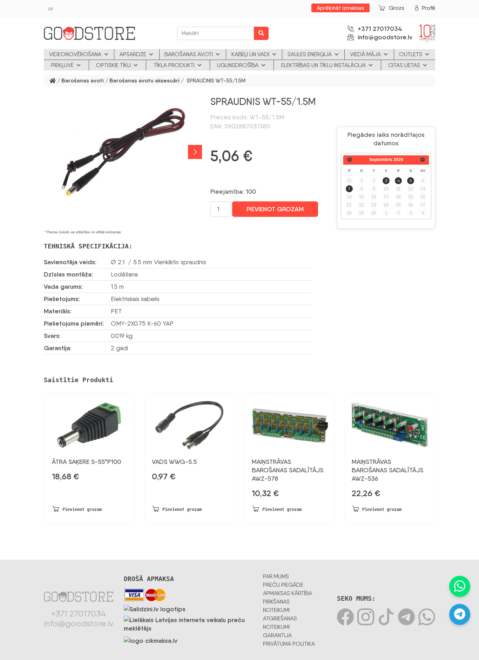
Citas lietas (404, 65)
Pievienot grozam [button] (82, 509)
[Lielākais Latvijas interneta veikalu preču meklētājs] (188, 623)
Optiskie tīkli (113, 65)
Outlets (410, 54)
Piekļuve (62, 65)
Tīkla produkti (174, 65)
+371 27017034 (380, 29)
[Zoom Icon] (123, 152)
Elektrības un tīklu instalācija (323, 65)
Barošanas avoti (188, 54)
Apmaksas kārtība (287, 593)
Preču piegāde (283, 584)
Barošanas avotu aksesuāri (144, 81)
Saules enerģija (310, 54)
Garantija (277, 635)
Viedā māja (365, 54)
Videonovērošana (75, 54)
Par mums (276, 576)
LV (50, 8)
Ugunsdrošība (237, 65)
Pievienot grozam (275, 209)
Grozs (396, 8)
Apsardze (133, 54)
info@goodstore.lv (385, 37)
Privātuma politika (289, 643)
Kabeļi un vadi (250, 54)
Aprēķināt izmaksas (340, 8)
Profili (428, 8)
